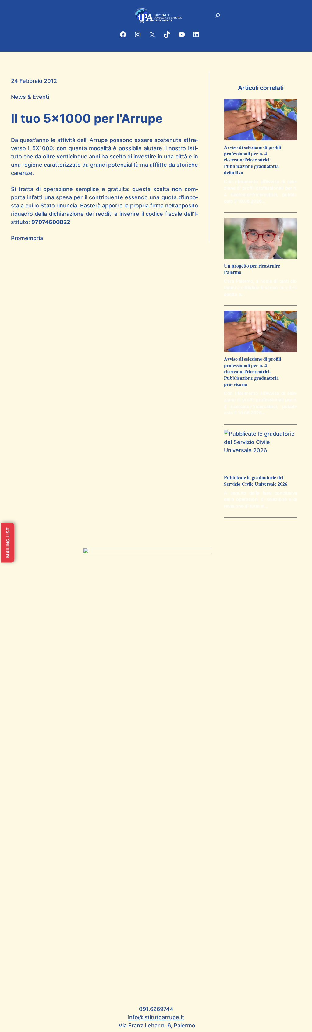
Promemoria (27, 238)
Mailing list (7, 542)
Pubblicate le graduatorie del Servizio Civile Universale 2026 (255, 480)
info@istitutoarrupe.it (156, 1017)
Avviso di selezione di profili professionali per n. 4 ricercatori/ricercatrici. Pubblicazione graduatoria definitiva (252, 160)
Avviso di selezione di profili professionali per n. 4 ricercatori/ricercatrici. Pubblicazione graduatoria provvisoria (252, 372)
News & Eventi (30, 97)
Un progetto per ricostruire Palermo (252, 269)
